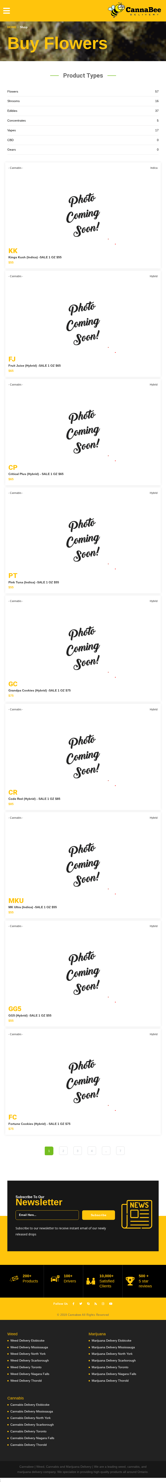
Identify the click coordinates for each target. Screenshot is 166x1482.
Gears (83, 149)
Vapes (83, 130)
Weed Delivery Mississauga (29, 1347)
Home (11, 27)
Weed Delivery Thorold (26, 1380)
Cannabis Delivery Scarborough (32, 1424)
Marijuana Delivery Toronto (110, 1367)
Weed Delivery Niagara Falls (29, 1374)
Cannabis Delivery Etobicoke (29, 1404)
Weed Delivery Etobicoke (27, 1340)
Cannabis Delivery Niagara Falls (32, 1438)
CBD (83, 140)
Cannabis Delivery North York (30, 1418)
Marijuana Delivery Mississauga (113, 1347)
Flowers (83, 91)
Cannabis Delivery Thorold (28, 1444)
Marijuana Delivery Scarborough (114, 1360)
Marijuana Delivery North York (112, 1353)
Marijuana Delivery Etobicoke (111, 1340)
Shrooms (83, 101)
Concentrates (83, 120)
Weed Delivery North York (28, 1353)
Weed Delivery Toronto (26, 1367)
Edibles (83, 110)
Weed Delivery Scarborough (29, 1360)
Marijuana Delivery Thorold (110, 1380)
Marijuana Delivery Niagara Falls (114, 1374)
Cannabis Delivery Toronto (28, 1431)
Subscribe (99, 1215)
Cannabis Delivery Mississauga (31, 1411)
